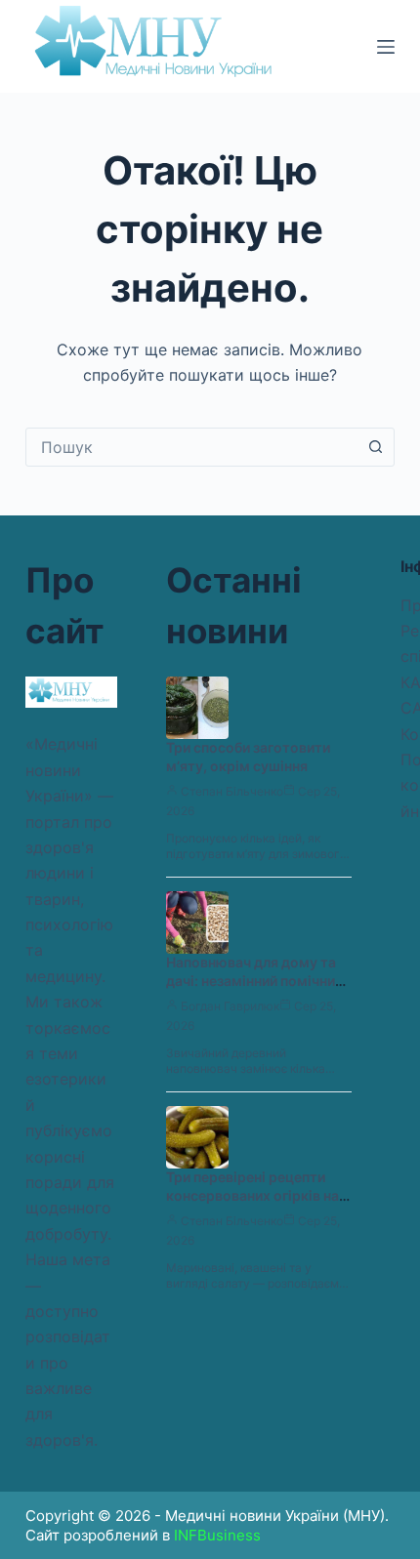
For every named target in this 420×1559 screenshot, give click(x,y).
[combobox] (191, 447)
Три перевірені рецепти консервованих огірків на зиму (252, 1195)
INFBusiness (217, 1535)
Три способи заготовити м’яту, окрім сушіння (248, 756)
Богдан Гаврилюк (230, 1006)
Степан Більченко (232, 791)
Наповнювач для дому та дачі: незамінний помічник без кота (254, 980)
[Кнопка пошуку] (375, 447)
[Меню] (386, 47)
